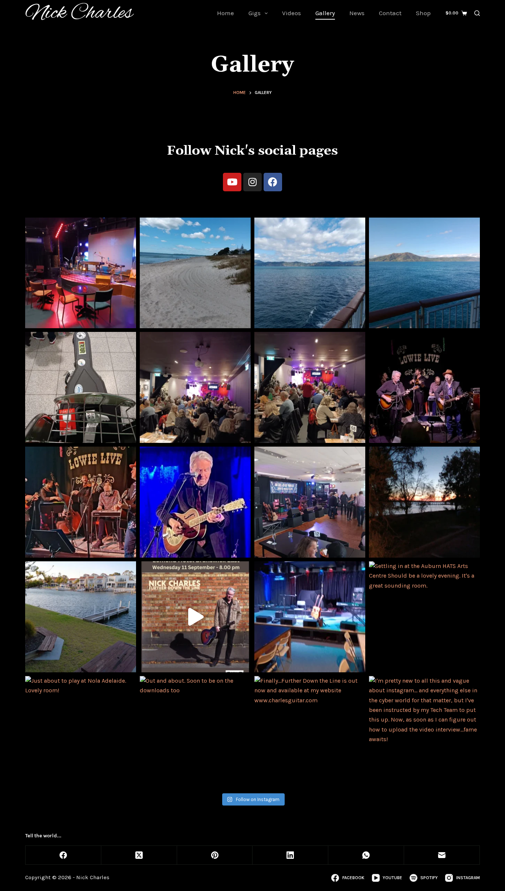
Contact (390, 13)
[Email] (442, 855)
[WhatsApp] (366, 855)
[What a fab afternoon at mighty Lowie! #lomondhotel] (80, 502)
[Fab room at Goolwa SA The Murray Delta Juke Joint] (309, 616)
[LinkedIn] (290, 855)
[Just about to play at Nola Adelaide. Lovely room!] (80, 731)
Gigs (254, 13)
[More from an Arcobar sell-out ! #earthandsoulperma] (195, 387)
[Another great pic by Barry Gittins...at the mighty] (424, 387)
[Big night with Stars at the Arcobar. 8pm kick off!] (309, 387)
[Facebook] (273, 182)
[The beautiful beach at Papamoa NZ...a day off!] (195, 273)
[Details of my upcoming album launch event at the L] (195, 616)
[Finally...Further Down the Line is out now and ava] (309, 731)
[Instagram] (252, 182)
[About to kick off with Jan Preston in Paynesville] (424, 502)
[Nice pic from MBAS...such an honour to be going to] (195, 502)
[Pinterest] (215, 855)
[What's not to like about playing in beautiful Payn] (80, 616)
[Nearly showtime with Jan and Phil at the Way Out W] (309, 502)
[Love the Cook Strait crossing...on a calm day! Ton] (424, 273)
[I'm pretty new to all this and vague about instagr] (424, 731)
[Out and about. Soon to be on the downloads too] (195, 731)
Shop (423, 13)
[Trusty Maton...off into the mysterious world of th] (80, 387)
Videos (291, 13)
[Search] (477, 13)
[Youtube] (232, 182)
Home (225, 13)
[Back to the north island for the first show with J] (309, 273)
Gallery (325, 13)
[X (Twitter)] (139, 855)
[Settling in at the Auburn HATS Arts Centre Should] (424, 616)
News (357, 13)
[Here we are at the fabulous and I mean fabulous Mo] (80, 273)
